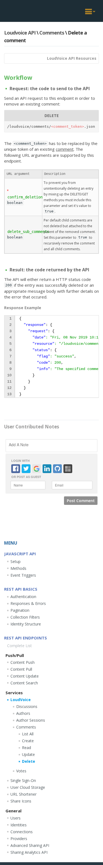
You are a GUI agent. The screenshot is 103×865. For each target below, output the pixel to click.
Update (28, 754)
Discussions (26, 706)
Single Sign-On (23, 780)
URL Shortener (23, 794)
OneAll (22, 10)
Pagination (19, 610)
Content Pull (21, 669)
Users (15, 818)
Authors (23, 713)
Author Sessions (30, 720)
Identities (18, 824)
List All (28, 733)
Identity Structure (25, 624)
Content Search (24, 682)
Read (26, 747)
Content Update (24, 676)
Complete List (19, 645)
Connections (21, 831)
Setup (15, 561)
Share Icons (20, 801)
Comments (51, 32)
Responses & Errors (28, 603)
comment (65, 149)
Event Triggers (23, 575)
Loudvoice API (19, 32)
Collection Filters (25, 617)
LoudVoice (20, 699)
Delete (28, 761)
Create (28, 740)
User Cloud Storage (27, 787)
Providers (18, 838)
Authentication (23, 596)
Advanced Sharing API (29, 845)
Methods (18, 568)
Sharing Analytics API (29, 852)
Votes (21, 770)
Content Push (22, 662)
